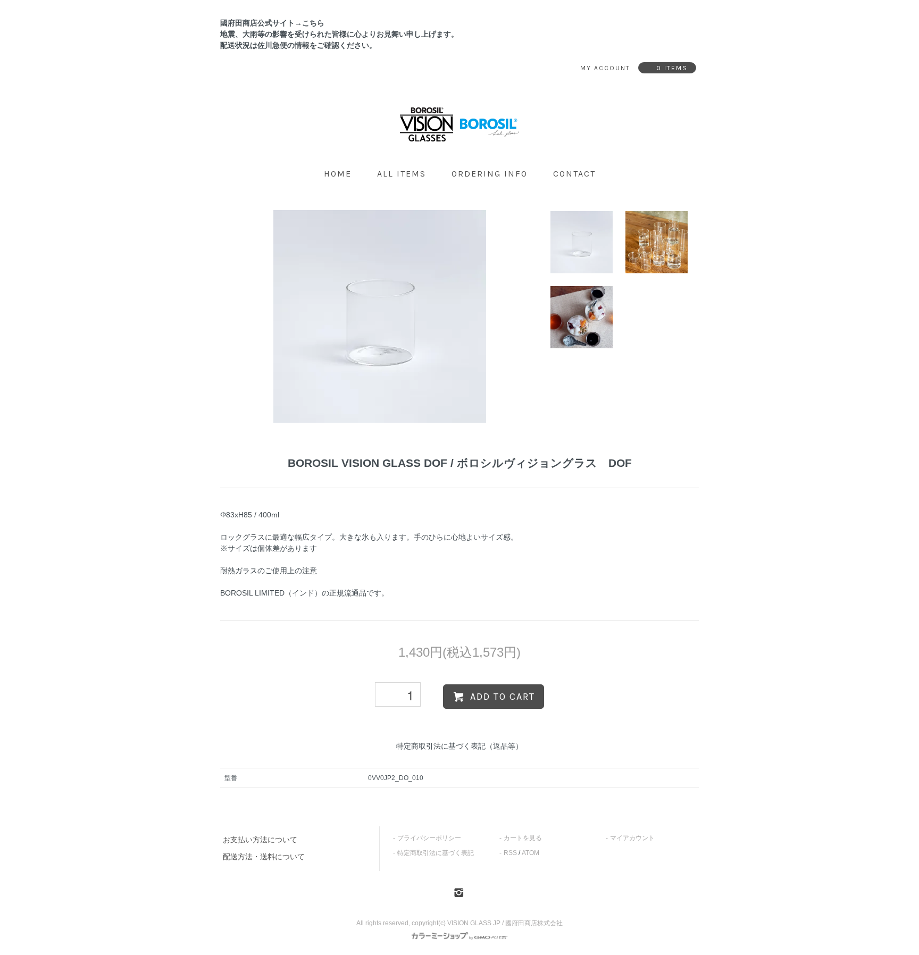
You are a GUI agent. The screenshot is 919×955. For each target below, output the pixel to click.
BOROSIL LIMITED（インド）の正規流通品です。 (304, 593)
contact (574, 174)
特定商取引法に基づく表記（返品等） (459, 746)
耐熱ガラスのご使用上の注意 (268, 570)
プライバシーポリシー (429, 838)
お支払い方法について (260, 839)
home (338, 174)
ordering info (490, 174)
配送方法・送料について (264, 856)
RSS (510, 853)
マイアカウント (632, 838)
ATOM (530, 853)
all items (401, 174)
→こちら (309, 23)
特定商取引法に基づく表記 (435, 853)
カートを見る (523, 838)
